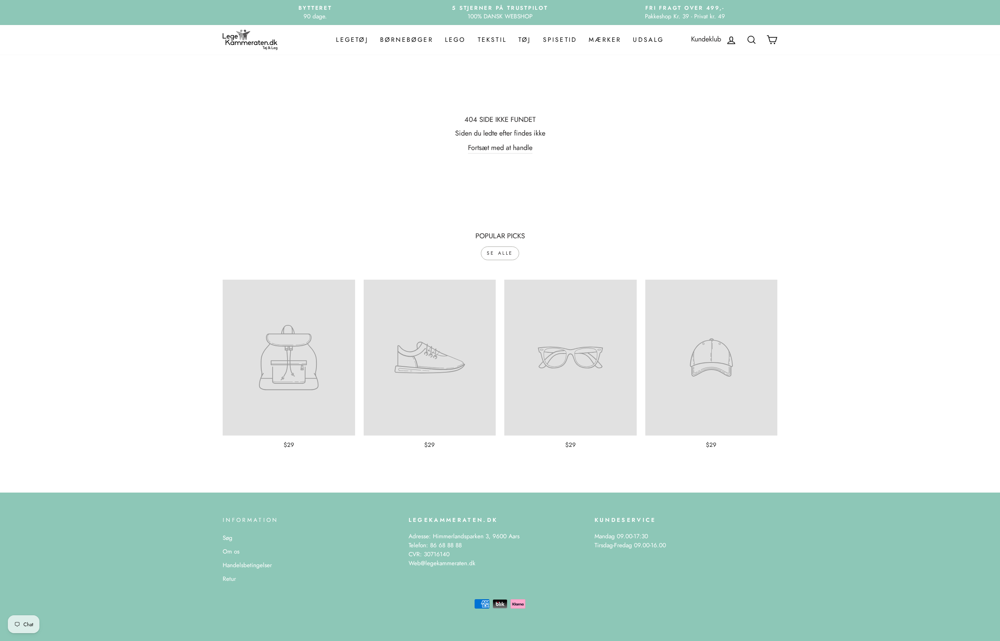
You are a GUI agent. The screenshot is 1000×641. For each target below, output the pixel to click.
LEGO (455, 39)
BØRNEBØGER (406, 39)
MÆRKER (605, 39)
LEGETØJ (352, 39)
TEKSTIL (492, 39)
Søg (227, 538)
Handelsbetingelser (247, 565)
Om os (231, 551)
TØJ (524, 39)
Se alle (500, 253)
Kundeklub (706, 39)
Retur (229, 579)
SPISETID (560, 39)
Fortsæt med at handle (500, 148)
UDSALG (648, 39)
